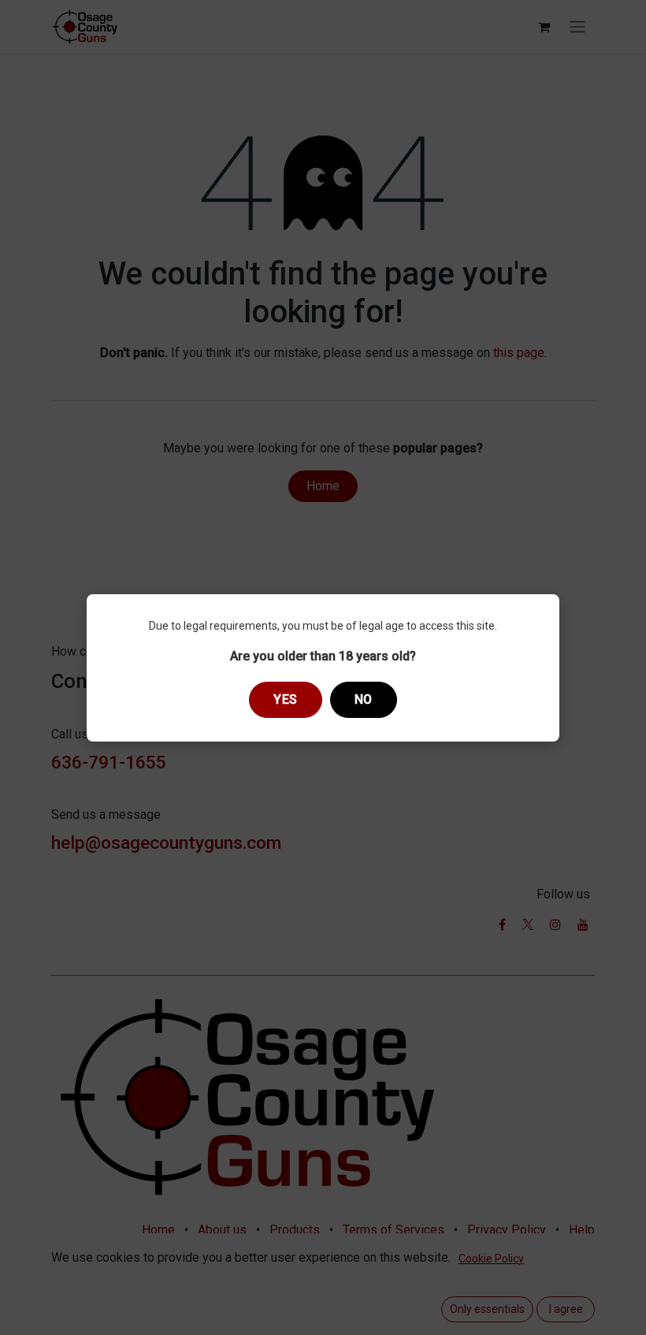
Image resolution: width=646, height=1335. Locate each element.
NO (364, 699)
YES (285, 699)
